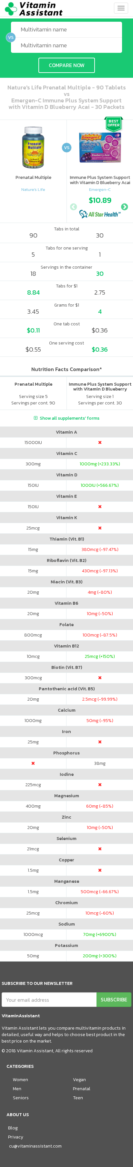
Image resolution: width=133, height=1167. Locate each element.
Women (20, 1079)
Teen (78, 1097)
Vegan (79, 1079)
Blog (13, 1128)
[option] (100, 205)
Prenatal (81, 1088)
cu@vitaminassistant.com (35, 1146)
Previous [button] (73, 206)
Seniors (21, 1097)
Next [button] (124, 206)
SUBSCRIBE (114, 999)
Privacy (15, 1137)
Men (17, 1088)
